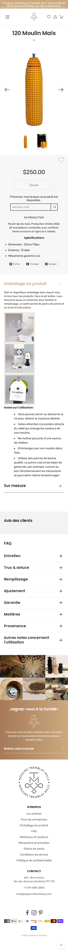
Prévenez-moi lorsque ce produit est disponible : (34, 198)
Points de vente (34, 848)
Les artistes (34, 813)
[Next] (61, 90)
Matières (12, 614)
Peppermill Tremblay (38, 935)
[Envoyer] (54, 207)
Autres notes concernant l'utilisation (26, 640)
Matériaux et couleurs (34, 837)
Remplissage (16, 579)
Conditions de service (34, 854)
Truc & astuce (16, 567)
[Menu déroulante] (7, 17)
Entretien (12, 555)
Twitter (17, 264)
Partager (34, 264)
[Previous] (7, 90)
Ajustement (14, 591)
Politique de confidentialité (34, 860)
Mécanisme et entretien (34, 843)
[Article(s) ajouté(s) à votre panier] (61, 16)
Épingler (53, 264)
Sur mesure (15, 485)
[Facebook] (27, 912)
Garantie (12, 602)
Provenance (15, 626)
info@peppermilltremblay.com (34, 893)
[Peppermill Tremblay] (34, 17)
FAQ (34, 831)
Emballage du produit (25, 283)
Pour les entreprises (34, 819)
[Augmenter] (55, 16)
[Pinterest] (40, 912)
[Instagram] (34, 912)
